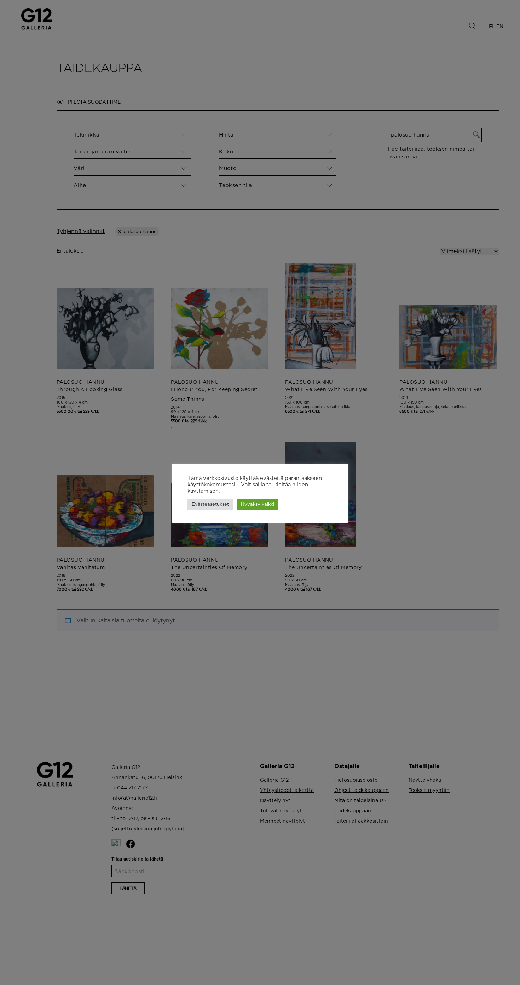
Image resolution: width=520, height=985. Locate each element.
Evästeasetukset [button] (210, 504)
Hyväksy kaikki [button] (257, 504)
